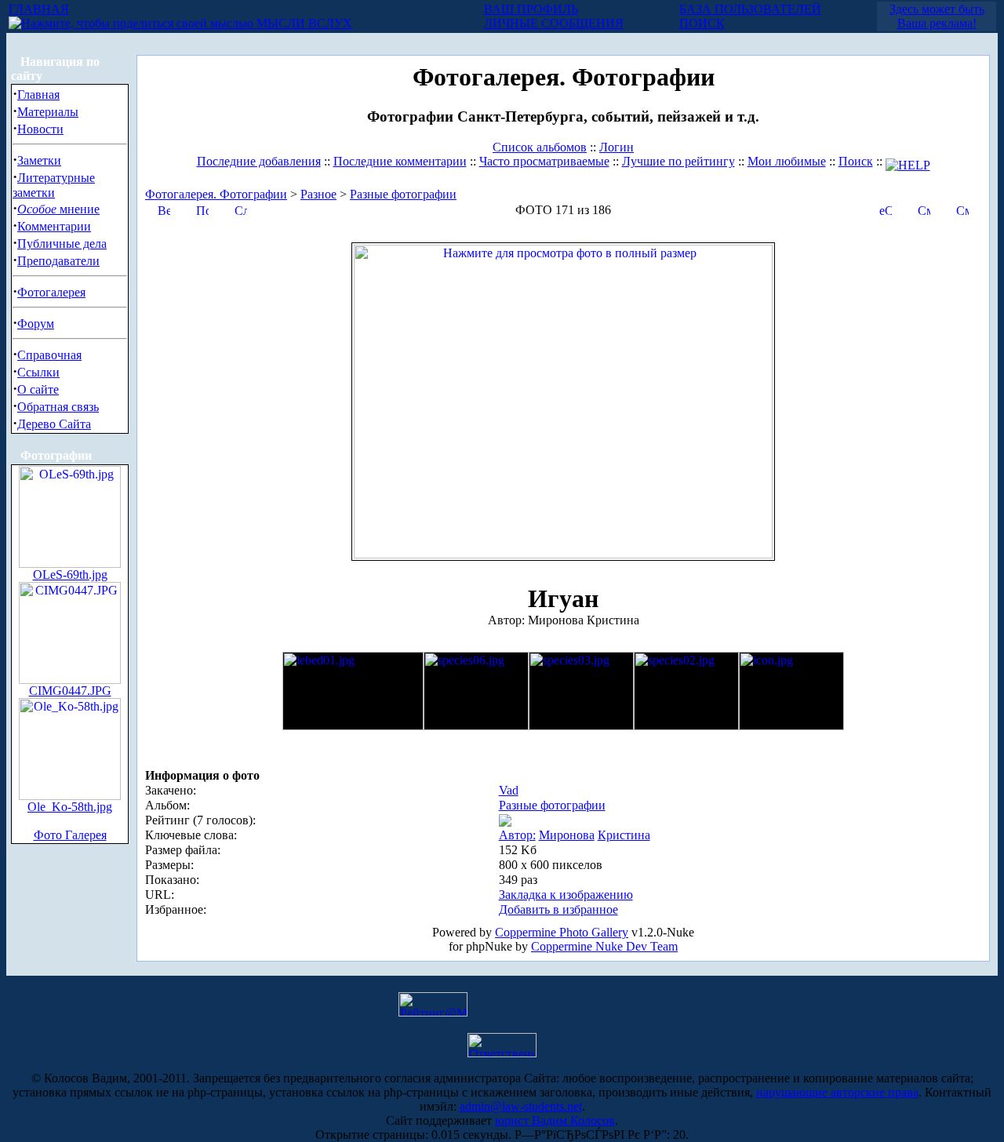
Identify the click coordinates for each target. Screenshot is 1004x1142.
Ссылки (38, 372)
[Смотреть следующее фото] (962, 209)
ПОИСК (702, 23)
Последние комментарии (400, 161)
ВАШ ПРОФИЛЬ (531, 9)
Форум (35, 323)
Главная (38, 94)
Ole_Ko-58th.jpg (69, 806)
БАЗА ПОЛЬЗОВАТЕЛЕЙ (750, 9)
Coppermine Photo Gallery (561, 932)
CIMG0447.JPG (70, 690)
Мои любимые (787, 161)
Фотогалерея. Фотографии (216, 194)
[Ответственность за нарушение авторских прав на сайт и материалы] (502, 1053)
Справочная (49, 355)
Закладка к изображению (566, 894)
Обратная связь (58, 406)
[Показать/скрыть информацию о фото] (202, 209)
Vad (508, 790)
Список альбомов (540, 147)
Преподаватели (58, 260)
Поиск (855, 161)
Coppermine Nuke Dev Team (604, 946)
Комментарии (54, 226)
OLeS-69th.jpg (70, 574)
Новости (40, 129)
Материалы (47, 111)
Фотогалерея (51, 292)
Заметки (39, 160)
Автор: (517, 835)
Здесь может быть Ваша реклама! (936, 16)
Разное (318, 194)
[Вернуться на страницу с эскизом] (164, 209)
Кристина (624, 835)
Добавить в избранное (558, 909)
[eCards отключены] (885, 209)
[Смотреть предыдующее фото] (924, 209)
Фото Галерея (70, 835)
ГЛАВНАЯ (39, 9)
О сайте (38, 389)
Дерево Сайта (54, 424)
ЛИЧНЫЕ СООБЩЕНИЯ (554, 23)
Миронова (567, 835)
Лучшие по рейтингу (678, 161)
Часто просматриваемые (544, 161)
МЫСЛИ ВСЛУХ (302, 23)
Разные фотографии (403, 194)
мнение (58, 209)
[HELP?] (908, 161)
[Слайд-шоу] (241, 209)
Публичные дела (62, 243)
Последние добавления (259, 161)
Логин (616, 147)
